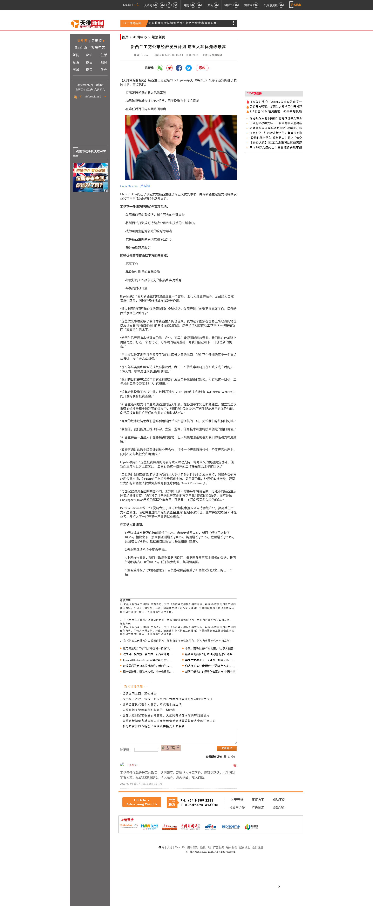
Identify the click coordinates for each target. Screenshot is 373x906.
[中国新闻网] (190, 827)
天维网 (82, 41)
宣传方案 (258, 799)
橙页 (89, 69)
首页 (125, 37)
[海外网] (149, 827)
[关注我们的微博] (156, 5)
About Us (179, 847)
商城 (76, 69)
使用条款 (192, 847)
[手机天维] (295, 5)
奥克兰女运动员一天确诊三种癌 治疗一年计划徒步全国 (211, 660)
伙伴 (104, 69)
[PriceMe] (231, 827)
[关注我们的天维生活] (216, 5)
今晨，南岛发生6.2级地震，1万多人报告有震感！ (211, 648)
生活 (104, 55)
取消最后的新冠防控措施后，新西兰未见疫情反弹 (148, 665)
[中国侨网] (210, 827)
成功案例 (279, 799)
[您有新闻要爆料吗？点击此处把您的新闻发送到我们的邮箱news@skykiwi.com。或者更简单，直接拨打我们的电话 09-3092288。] (202, 68)
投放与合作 (237, 807)
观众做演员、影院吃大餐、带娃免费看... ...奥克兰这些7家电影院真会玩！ (148, 671)
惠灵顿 (97, 41)
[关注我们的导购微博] (193, 5)
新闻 (76, 55)
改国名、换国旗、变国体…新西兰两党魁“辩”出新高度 (148, 654)
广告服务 (218, 847)
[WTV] (251, 827)
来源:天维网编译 (212, 55)
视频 (104, 62)
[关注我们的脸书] (169, 5)
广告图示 (258, 807)
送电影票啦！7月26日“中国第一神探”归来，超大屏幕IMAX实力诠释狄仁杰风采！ (148, 648)
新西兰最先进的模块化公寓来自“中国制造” (210, 671)
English (127, 4)
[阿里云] (129, 826)
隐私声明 (205, 847)
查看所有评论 (214, 756)
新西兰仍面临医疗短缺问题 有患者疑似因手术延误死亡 (211, 654)
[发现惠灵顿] (281, 5)
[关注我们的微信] (162, 5)
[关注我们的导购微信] (256, 5)
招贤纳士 (244, 847)
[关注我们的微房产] (236, 5)
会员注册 (257, 847)
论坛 (89, 55)
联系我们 (279, 807)
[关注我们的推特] (176, 5)
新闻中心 (140, 37)
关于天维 (237, 799)
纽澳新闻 (159, 37)
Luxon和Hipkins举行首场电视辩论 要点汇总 (148, 660)
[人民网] (170, 827)
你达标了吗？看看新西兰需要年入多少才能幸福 (211, 665)
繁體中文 (98, 47)
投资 (76, 62)
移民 (89, 62)
